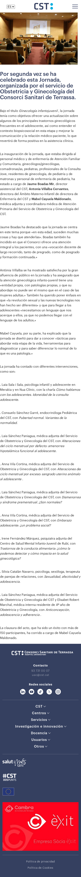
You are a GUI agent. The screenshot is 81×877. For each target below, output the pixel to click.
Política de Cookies (40, 868)
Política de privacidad (40, 861)
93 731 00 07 (40, 670)
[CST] (43, 8)
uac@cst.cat (40, 675)
